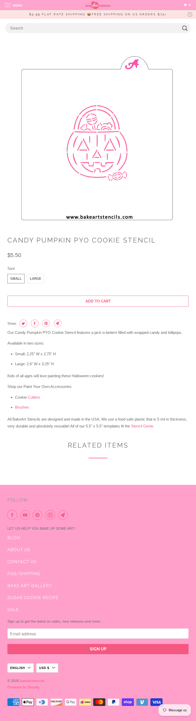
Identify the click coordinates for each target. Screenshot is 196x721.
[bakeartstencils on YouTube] (26, 515)
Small (16, 279)
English (17, 668)
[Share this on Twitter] (22, 323)
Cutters (34, 397)
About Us (18, 549)
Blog (13, 537)
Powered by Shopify (23, 687)
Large (35, 279)
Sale (13, 609)
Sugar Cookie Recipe (32, 597)
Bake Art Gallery (29, 585)
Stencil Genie (142, 426)
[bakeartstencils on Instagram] (51, 515)
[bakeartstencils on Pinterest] (38, 515)
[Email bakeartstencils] (64, 515)
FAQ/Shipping (23, 573)
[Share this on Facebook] (34, 323)
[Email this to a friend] (57, 323)
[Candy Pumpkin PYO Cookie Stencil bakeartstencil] (98, 136)
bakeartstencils (32, 681)
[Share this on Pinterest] (45, 323)
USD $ (44, 668)
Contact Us (21, 561)
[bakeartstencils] (98, 5)
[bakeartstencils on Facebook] (13, 515)
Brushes (22, 407)
